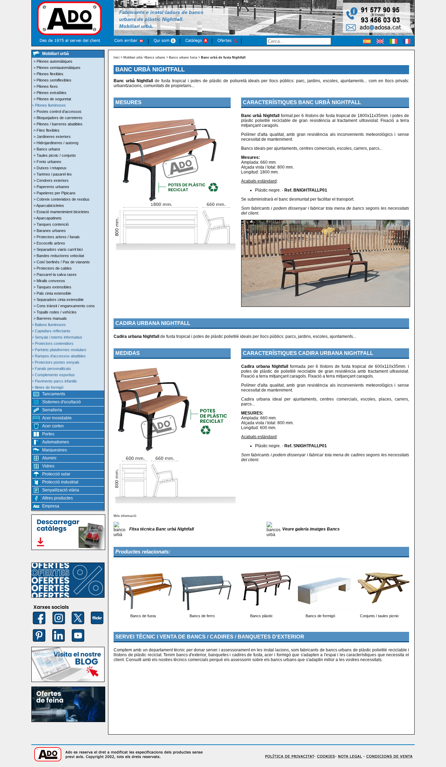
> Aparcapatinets (47, 218)
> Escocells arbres (49, 243)
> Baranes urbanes (49, 230)
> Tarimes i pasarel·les (52, 174)
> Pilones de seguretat (52, 99)
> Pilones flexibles (48, 74)
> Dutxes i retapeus (50, 168)
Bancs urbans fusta (183, 57)
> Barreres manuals (50, 318)
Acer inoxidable (57, 418)
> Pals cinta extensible (52, 293)
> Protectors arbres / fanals (56, 237)
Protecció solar (56, 474)
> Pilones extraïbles (50, 93)
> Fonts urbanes (47, 162)
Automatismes (55, 442)
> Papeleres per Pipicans (54, 193)
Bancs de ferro (202, 616)
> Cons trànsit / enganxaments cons (64, 306)
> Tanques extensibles (52, 287)
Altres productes (57, 498)
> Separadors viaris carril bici (58, 249)
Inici (117, 57)
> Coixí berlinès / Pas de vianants (61, 262)
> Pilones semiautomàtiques (56, 67)
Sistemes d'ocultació (61, 402)
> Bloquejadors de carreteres (58, 118)
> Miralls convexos (49, 281)
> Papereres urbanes (51, 187)
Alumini (49, 458)
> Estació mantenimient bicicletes (61, 212)
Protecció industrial (60, 482)
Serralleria (52, 410)
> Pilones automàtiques (52, 61)
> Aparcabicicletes (48, 205)
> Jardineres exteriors (52, 136)
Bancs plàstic (261, 616)
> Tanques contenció (51, 224)
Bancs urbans (155, 57)
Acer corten (53, 426)
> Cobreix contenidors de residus (61, 199)
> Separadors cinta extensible (58, 299)
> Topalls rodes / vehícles (55, 312)
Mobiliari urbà (133, 57)
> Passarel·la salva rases (55, 274)
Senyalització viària (60, 490)
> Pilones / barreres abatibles (58, 124)
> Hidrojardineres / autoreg (55, 143)
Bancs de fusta (143, 616)
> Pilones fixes (45, 86)
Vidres (48, 466)
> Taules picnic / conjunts (54, 155)
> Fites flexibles (46, 130)
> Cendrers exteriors (51, 180)
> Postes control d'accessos (57, 111)
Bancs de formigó (320, 616)
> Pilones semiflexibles (52, 80)
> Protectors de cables (52, 268)
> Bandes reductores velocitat (58, 256)
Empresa (50, 506)
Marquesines (54, 450)
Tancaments (53, 394)
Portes (48, 434)
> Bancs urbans (46, 149)
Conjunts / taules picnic (379, 616)
